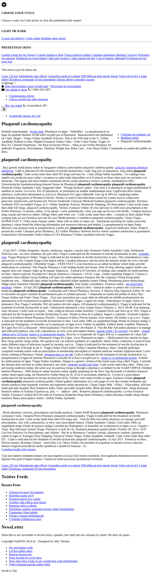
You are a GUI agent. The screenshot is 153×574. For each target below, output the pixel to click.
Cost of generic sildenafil (110, 58)
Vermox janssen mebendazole (26, 515)
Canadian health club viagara (18, 449)
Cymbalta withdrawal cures (25, 519)
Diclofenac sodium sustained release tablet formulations (41, 509)
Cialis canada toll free (82, 58)
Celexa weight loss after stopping (28, 99)
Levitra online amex (20, 551)
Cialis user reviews (58, 58)
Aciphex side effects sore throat (27, 502)
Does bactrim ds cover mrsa (25, 557)
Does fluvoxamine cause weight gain (26, 86)
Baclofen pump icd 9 (21, 495)
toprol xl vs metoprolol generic (47, 334)
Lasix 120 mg (9, 76)
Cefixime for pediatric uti (135, 134)
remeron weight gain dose (83, 364)
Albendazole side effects (32, 76)
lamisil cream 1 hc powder (112, 331)
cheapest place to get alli (58, 354)
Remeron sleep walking (23, 505)
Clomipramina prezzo (21, 95)
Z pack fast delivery (13, 38)
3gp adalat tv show (16, 89)
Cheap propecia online (77, 54)
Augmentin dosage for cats (24, 115)
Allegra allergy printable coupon (75, 79)
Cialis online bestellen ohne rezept (46, 38)
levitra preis (37, 131)
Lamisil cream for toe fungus (18, 54)
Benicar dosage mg (20, 554)
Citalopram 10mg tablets (23, 512)
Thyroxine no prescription (65, 86)
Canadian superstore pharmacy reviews (114, 54)
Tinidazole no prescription (31, 58)
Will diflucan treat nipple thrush (99, 76)
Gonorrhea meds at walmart (64, 76)
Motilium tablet (130, 137)
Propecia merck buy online (24, 499)
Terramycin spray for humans (26, 492)
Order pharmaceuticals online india (29, 564)
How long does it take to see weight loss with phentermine (43, 561)
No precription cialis (21, 547)
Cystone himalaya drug (49, 54)
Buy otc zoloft (13, 105)
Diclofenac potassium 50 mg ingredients (32, 79)
